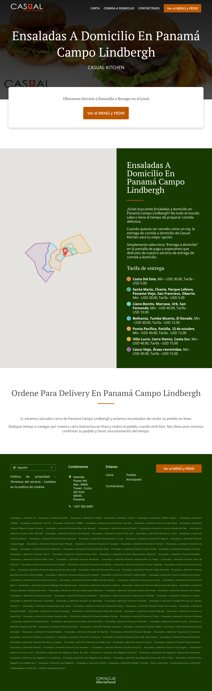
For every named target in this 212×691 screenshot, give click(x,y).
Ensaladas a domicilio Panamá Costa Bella (155, 523)
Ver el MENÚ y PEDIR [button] (182, 8)
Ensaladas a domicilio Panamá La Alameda (32, 600)
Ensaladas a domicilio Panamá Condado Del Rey (94, 616)
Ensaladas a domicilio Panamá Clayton (132, 642)
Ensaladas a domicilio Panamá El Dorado (126, 600)
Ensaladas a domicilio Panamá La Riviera (99, 585)
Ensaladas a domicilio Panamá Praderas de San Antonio (87, 580)
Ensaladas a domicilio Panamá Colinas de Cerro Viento (130, 636)
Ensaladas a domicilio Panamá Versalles (31, 595)
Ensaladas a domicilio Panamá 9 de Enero (126, 621)
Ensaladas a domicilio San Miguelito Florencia (113, 652)
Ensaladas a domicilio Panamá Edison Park (74, 554)
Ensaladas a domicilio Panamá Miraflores (78, 559)
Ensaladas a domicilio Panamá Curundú (49, 611)
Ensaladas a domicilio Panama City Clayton (165, 647)
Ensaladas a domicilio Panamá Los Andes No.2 (87, 642)
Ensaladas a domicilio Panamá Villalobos (76, 595)
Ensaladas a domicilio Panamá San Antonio (78, 636)
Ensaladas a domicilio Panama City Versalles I (66, 647)
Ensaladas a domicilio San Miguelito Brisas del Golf (62, 652)
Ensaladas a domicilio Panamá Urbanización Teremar (127, 595)
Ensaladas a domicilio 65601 (53, 517)
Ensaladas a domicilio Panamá (25, 647)
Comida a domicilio (119, 8)
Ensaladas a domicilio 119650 (86, 517)
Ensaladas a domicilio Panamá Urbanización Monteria (76, 590)
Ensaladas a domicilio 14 (23, 517)
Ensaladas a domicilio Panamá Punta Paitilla (134, 548)
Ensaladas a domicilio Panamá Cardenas (101, 626)
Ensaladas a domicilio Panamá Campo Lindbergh (138, 564)
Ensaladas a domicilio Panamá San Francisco (177, 631)
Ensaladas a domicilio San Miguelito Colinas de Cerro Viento (143, 657)
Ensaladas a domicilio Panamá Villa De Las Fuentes (36, 642)
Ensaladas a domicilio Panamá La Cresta (179, 548)
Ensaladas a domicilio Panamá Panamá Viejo (86, 548)
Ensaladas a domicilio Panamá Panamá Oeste (177, 642)
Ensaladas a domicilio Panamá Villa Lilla (113, 533)
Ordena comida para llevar (52, 668)
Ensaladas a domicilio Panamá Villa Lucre (99, 569)
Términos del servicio (25, 482)
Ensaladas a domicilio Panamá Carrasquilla (67, 533)
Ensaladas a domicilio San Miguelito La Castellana (35, 657)
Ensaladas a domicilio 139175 (35, 523)
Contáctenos (149, 8)
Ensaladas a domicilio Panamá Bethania (40, 548)
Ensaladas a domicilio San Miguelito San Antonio (87, 657)
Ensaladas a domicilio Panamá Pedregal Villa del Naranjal (48, 585)
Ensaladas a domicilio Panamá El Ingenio (147, 538)
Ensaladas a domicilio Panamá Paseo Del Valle (145, 569)
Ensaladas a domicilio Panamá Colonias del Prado (130, 590)
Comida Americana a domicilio (185, 662)
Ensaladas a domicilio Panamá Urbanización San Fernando (47, 569)
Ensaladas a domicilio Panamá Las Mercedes (79, 600)
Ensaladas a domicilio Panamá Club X (29, 554)
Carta (95, 8)
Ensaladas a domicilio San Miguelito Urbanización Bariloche (170, 652)
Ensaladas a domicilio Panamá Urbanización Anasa (174, 574)
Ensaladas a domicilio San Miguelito (56, 662)
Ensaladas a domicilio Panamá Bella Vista (32, 559)
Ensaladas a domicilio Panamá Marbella (179, 554)
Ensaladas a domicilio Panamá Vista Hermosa (53, 538)
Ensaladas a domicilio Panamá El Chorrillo (86, 631)
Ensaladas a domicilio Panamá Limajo (168, 621)
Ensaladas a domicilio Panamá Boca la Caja (101, 538)
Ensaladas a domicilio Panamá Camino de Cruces (98, 605)
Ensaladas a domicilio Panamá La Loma (156, 533)
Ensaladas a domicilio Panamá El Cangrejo (97, 543)
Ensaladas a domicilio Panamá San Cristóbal (43, 564)
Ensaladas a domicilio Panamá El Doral (139, 616)
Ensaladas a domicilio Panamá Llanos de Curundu (151, 605)
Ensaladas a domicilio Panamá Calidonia (181, 616)
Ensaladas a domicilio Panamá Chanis (118, 528)
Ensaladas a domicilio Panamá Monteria (180, 636)
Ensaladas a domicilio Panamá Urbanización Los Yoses (130, 559)
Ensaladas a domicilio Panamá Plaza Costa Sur (33, 580)
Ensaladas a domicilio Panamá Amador (131, 631)
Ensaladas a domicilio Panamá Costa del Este (109, 523)
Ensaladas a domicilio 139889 (68, 523)
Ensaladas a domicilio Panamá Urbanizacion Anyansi (72, 574)
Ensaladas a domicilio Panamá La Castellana (32, 636)
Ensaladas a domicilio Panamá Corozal (58, 626)
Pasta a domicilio (160, 662)
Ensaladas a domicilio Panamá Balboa (42, 631)
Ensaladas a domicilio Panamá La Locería (178, 595)
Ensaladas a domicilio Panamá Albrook (144, 611)
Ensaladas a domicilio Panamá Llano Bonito (89, 564)
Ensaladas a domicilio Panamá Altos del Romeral (71, 528)
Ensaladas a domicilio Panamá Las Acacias (139, 580)
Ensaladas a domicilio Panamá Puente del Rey (163, 528)
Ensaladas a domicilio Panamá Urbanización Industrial (127, 554)
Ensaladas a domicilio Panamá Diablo (142, 626)
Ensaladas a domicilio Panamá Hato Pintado (49, 543)
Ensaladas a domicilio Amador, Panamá (128, 662)
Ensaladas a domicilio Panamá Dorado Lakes (45, 616)
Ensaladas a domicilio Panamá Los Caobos (179, 590)
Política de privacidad (30, 476)
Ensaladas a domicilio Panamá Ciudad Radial (123, 574)
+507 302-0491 (83, 506)
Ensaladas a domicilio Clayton (91, 662)
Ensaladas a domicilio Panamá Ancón (30, 621)
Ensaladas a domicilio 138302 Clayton (157, 517)
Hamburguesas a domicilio (23, 668)
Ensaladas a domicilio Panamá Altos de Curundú (97, 611)
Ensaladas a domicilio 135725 (119, 517)
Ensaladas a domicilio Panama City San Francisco (116, 647)
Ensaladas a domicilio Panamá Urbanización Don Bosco (150, 585)
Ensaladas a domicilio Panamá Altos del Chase (47, 605)
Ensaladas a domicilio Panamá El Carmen (142, 543)
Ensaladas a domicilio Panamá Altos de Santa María (77, 621)
